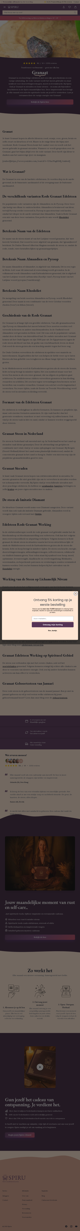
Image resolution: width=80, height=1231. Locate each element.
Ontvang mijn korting (53, 625)
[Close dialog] (75, 593)
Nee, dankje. (52, 630)
